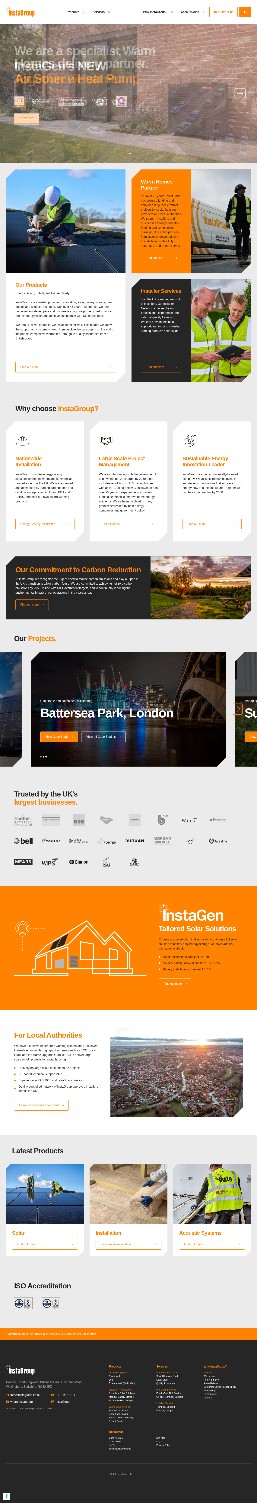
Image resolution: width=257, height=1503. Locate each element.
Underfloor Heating (118, 1414)
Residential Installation (115, 1244)
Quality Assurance (165, 1383)
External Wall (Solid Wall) (122, 1383)
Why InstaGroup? (155, 12)
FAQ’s (112, 1445)
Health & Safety (211, 1379)
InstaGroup (63, 1401)
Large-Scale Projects (119, 1407)
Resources (116, 1431)
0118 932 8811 (65, 1395)
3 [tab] (46, 757)
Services (98, 12)
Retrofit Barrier (116, 1421)
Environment (210, 1394)
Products (73, 12)
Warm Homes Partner (167, 1372)
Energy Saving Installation (37, 524)
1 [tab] (127, 153)
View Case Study (56, 736)
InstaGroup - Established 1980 (20, 12)
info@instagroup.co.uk (25, 1395)
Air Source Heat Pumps (121, 1400)
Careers (208, 1397)
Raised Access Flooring (121, 1417)
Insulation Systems (118, 1372)
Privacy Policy (163, 1445)
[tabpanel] (128, 93)
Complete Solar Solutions (122, 1393)
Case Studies (190, 12)
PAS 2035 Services (166, 1389)
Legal (159, 1441)
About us (208, 1372)
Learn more (26, 118)
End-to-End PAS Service (168, 1393)
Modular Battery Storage (121, 1397)
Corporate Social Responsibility (220, 1387)
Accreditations (211, 1383)
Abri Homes (112, 524)
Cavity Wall (114, 1376)
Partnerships (210, 1390)
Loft (111, 1379)
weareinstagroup (21, 1401)
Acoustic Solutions (118, 1410)
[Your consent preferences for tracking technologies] (6, 1496)
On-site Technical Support (169, 1397)
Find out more (29, 367)
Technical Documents (120, 1448)
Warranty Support (165, 1410)
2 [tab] (130, 153)
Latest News (115, 1441)
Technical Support (165, 1407)
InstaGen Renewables (120, 1389)
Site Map (160, 1438)
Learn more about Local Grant (39, 1105)
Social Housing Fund (167, 1376)
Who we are (210, 1376)
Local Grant (162, 1379)
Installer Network (164, 1403)
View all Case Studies (101, 736)
